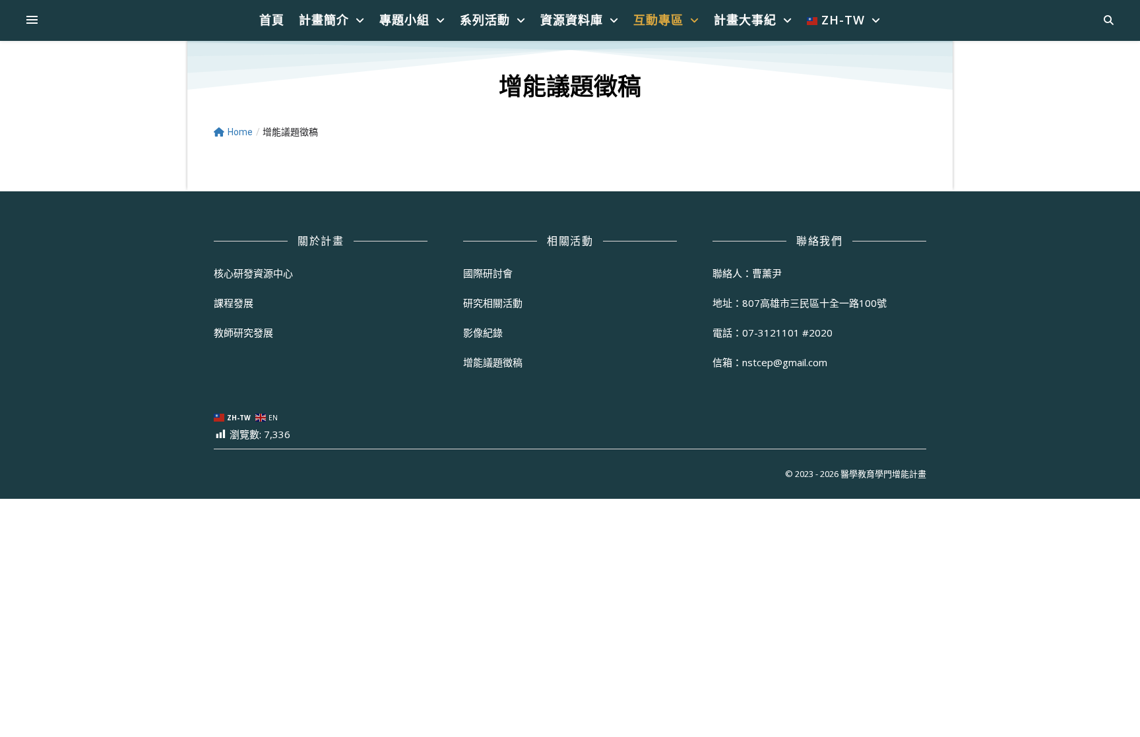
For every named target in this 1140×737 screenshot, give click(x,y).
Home (240, 132)
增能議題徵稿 (492, 362)
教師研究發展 (243, 332)
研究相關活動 (492, 302)
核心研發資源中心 (253, 273)
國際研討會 (488, 273)
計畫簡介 (324, 20)
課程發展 (233, 302)
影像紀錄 (483, 332)
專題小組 (404, 20)
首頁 (271, 20)
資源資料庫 (571, 20)
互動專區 (658, 20)
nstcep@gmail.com (784, 362)
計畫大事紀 (745, 20)
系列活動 (485, 20)
